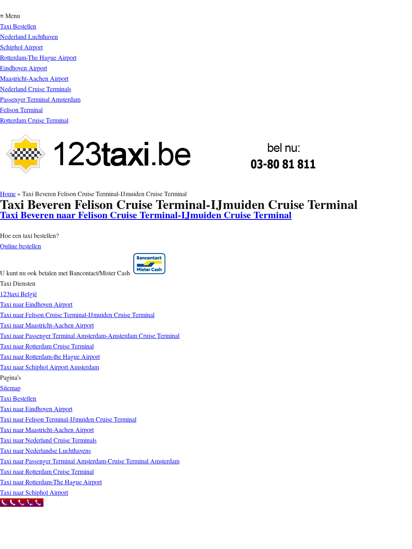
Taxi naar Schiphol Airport (34, 492)
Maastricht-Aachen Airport (34, 78)
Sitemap (10, 387)
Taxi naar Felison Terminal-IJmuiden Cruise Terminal (68, 419)
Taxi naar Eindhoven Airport (36, 304)
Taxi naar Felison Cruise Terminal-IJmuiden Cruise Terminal (77, 314)
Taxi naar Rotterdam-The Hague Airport (51, 481)
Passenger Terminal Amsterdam (40, 99)
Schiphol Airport (21, 47)
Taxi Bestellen (18, 26)
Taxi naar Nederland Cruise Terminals (48, 440)
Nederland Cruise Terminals (35, 88)
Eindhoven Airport (23, 68)
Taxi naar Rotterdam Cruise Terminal (47, 346)
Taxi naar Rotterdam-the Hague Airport (50, 356)
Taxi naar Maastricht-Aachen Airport (47, 325)
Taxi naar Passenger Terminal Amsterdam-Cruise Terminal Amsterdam (89, 461)
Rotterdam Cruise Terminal (34, 120)
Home (8, 193)
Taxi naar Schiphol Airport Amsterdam (49, 367)
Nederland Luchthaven (29, 36)
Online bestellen (20, 246)
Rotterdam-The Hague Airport (38, 57)
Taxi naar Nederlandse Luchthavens (45, 450)
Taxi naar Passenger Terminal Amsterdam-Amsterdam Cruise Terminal (89, 335)
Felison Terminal (21, 109)
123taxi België (18, 293)
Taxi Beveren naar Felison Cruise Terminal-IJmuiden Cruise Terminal (146, 214)
